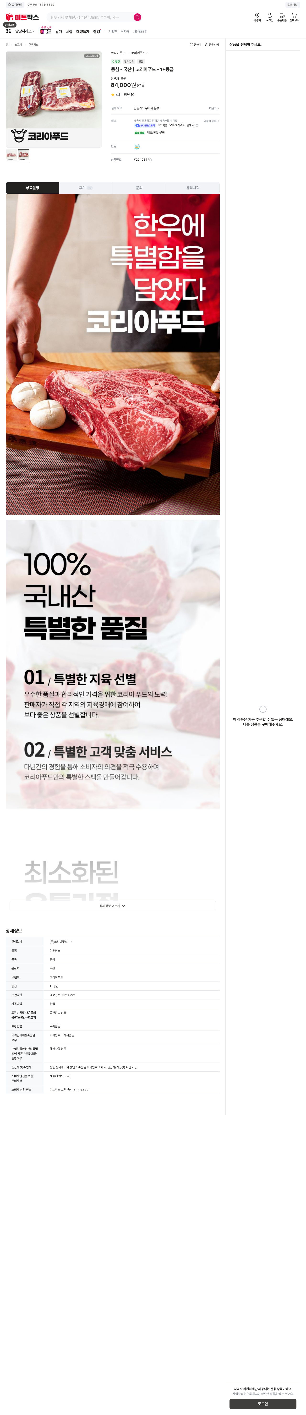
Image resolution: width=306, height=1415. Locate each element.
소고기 (18, 44)
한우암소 (33, 44)
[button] (197, 125)
